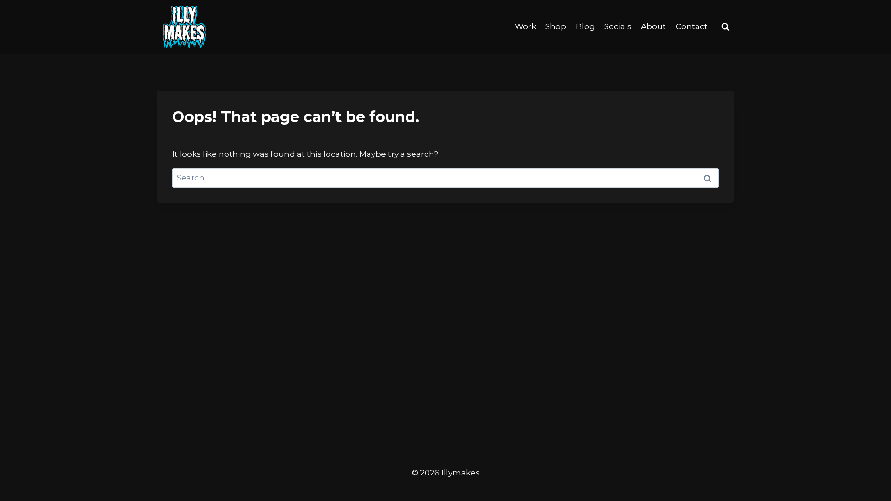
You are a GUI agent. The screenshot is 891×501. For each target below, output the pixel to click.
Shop (555, 26)
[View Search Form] (725, 27)
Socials (618, 26)
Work (525, 26)
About (653, 26)
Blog (585, 26)
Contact (692, 26)
